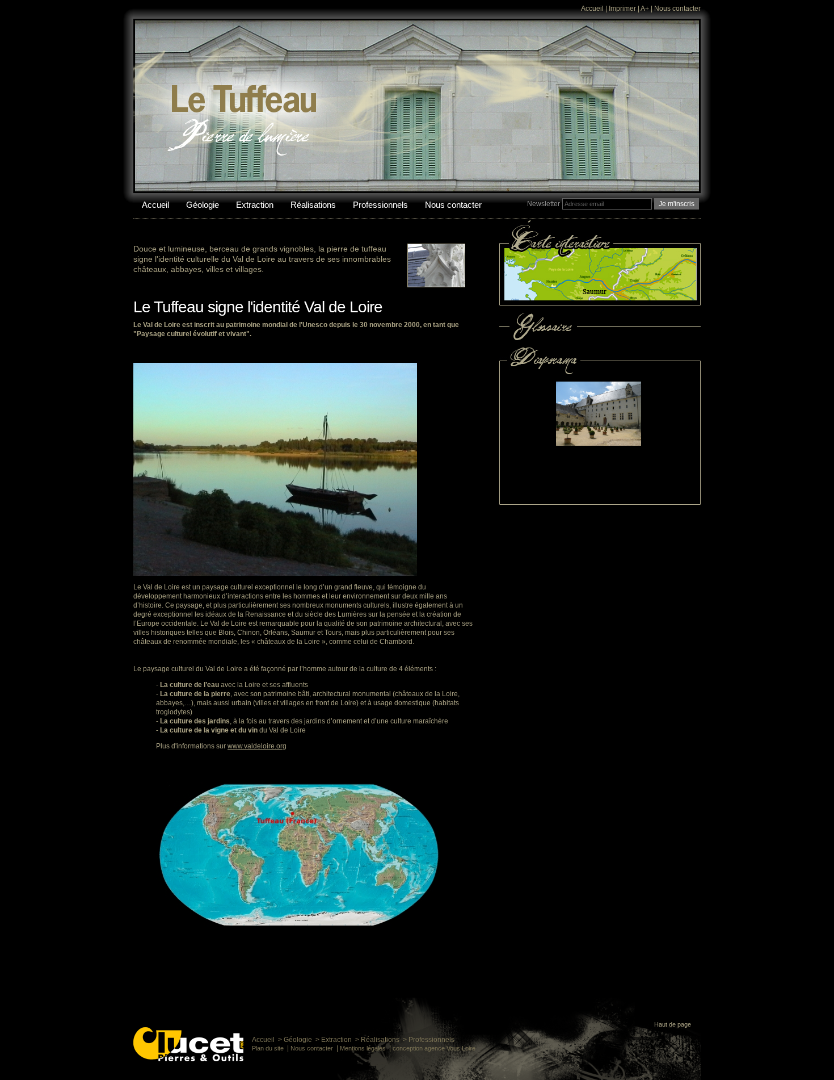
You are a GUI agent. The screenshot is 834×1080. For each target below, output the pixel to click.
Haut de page (672, 1024)
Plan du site (268, 1048)
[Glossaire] (600, 340)
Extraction (254, 205)
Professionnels (380, 205)
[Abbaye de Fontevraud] (570, 365)
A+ (645, 8)
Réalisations (313, 205)
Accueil (592, 8)
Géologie (202, 205)
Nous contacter (677, 8)
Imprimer (622, 8)
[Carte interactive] (600, 303)
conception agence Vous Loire (434, 1048)
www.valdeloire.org (257, 746)
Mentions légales (363, 1048)
